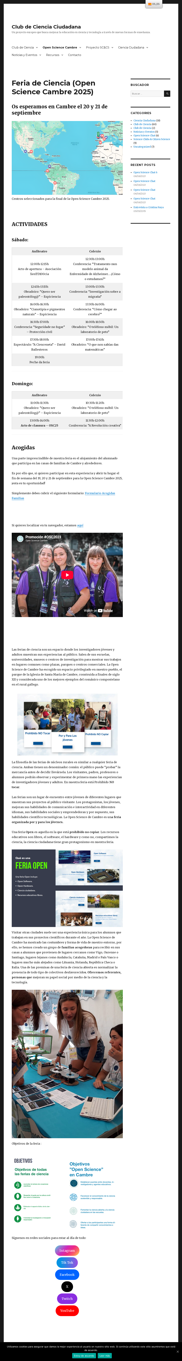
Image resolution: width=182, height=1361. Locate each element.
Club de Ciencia (23, 47)
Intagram (67, 1251)
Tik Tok (67, 1262)
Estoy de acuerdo (84, 1355)
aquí (80, 525)
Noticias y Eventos (24, 55)
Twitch (67, 1299)
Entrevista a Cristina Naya (148, 207)
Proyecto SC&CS (97, 47)
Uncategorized (142, 146)
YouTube (67, 1311)
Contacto (74, 55)
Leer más (105, 1355)
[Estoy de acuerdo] (177, 1351)
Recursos (52, 55)
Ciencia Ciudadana (131, 47)
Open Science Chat (144, 135)
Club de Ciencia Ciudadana (46, 27)
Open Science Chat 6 (145, 172)
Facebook (67, 1275)
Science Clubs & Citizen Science (151, 139)
